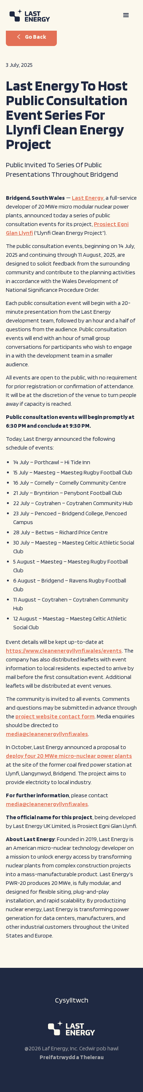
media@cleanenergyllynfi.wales (47, 733)
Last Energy (87, 197)
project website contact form (55, 716)
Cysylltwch (71, 1000)
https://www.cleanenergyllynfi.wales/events (64, 650)
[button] (126, 15)
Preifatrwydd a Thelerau (72, 1057)
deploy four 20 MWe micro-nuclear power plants (69, 755)
